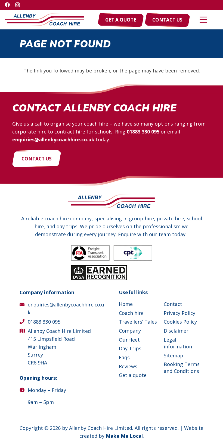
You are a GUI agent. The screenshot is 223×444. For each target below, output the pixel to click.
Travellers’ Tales (138, 321)
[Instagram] (17, 5)
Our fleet (129, 339)
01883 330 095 (143, 131)
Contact (173, 304)
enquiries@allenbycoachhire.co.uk (53, 139)
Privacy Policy (179, 313)
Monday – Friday (47, 390)
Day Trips (130, 348)
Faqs (124, 357)
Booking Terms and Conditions (182, 367)
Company (130, 330)
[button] (203, 19)
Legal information (178, 343)
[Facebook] (7, 4)
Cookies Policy (180, 321)
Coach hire (131, 313)
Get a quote (133, 375)
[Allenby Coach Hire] (44, 19)
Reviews (128, 366)
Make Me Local (124, 436)
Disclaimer (176, 330)
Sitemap (173, 355)
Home (126, 304)
